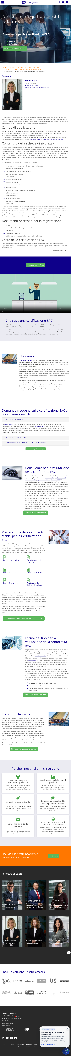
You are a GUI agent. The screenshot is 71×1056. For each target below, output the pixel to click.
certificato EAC (8, 424)
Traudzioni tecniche (16, 714)
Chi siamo (26, 356)
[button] (59, 2)
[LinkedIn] (15, 1037)
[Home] (31, 2)
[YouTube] (7, 1037)
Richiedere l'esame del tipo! (35, 695)
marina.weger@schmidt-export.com (38, 87)
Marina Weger (31, 80)
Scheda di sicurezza (35, 572)
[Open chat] (66, 1051)
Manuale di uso (9, 572)
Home (5, 67)
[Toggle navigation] (3, 2)
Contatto (5, 1044)
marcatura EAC (49, 478)
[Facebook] (11, 1037)
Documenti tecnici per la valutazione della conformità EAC (24, 69)
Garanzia (12, 1044)
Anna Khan (54, 940)
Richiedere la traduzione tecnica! (24, 749)
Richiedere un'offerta (35, 265)
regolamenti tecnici (40, 426)
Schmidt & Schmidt (25, 360)
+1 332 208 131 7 (9, 1016)
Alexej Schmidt (10, 904)
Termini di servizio (36, 1046)
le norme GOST (55, 480)
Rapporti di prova (10, 583)
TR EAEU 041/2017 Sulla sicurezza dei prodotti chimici (46, 139)
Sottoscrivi (54, 856)
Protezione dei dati (29, 1045)
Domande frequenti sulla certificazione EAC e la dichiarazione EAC (35, 412)
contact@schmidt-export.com (13, 1018)
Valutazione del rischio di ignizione (34, 584)
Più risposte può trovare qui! (35, 449)
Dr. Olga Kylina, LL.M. (56, 901)
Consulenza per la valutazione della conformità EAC (47, 470)
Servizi (12, 67)
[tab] (35, 420)
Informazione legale (20, 1045)
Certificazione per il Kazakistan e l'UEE (28, 67)
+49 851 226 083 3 (32, 85)
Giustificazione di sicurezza (34, 561)
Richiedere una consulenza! (35, 513)
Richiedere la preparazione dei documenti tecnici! (24, 618)
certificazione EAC (60, 478)
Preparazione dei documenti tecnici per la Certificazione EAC (22, 536)
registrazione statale (43, 480)
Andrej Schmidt (33, 900)
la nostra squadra (12, 873)
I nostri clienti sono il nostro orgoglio (23, 972)
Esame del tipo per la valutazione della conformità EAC (46, 642)
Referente (6, 76)
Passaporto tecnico (11, 560)
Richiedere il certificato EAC (15, 48)
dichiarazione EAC (30, 480)
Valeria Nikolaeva (34, 940)
